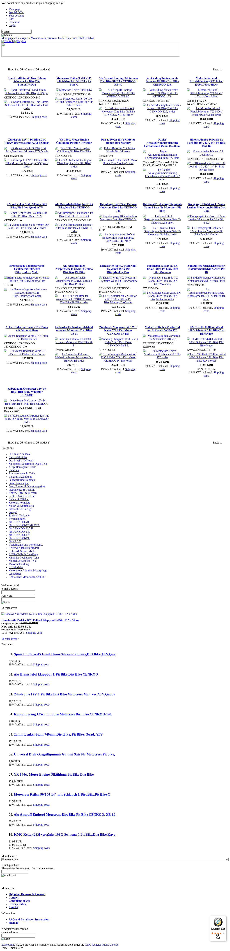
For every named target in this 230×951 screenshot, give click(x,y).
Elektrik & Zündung (20, 476)
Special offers (9, 638)
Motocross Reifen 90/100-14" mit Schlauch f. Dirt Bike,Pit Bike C (74, 81)
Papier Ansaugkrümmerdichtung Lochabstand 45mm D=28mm (162, 143)
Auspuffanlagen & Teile (22, 466)
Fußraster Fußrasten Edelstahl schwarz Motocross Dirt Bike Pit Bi (74, 330)
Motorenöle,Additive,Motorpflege (28, 570)
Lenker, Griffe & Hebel (22, 496)
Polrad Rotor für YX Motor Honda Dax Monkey (118, 141)
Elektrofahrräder (18, 457)
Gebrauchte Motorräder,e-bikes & (28, 576)
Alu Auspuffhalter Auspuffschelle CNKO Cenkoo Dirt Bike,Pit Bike (74, 269)
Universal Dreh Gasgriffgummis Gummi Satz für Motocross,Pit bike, (162, 207)
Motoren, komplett (19, 502)
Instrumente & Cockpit (21, 489)
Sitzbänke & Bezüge (20, 509)
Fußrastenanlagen (19, 483)
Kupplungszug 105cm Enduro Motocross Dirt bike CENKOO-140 (118, 207)
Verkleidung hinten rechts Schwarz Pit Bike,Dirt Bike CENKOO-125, (162, 81)
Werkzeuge (15, 573)
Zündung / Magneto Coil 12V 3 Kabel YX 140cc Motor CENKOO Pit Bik (118, 330)
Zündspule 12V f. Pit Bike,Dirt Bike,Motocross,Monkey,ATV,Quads (26, 141)
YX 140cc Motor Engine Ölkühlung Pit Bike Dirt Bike (74, 141)
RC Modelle (16, 567)
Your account (16, 15)
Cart (11, 18)
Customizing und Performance (26, 544)
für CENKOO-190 (19, 538)
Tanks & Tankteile (19, 515)
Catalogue (22, 38)
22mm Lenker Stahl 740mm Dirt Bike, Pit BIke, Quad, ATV (27, 206)
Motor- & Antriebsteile (21, 505)
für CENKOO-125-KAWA (24, 525)
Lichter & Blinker (19, 499)
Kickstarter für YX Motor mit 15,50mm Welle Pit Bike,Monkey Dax (118, 269)
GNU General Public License (101, 944)
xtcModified (8, 944)
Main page (15, 9)
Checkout (14, 22)
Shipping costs (39, 116)
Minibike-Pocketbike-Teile (24, 557)
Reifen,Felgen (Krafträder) (24, 547)
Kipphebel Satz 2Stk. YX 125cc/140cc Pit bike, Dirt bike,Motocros (162, 269)
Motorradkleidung (19, 564)
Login (12, 25)
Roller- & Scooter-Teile (22, 551)
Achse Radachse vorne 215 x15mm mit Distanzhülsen (27, 329)
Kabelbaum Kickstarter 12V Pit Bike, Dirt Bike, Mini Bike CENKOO (27, 392)
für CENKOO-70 (19, 521)
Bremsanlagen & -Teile (22, 473)
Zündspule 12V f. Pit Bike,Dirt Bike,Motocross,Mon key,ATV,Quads (64, 694)
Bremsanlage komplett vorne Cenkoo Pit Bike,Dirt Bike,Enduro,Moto (26, 269)
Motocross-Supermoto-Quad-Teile (50, 38)
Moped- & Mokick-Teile (22, 560)
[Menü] (224, 918)
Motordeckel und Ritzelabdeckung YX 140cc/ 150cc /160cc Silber (206, 81)
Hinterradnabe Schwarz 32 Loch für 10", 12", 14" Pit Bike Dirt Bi (206, 143)
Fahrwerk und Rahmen (22, 479)
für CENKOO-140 (83, 38)
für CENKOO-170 (19, 534)
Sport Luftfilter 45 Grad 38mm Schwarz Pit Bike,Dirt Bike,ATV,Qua (27, 81)
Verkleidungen (17, 518)
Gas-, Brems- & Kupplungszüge (27, 486)
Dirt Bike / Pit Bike (20, 454)
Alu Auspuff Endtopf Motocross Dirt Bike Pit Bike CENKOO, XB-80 (118, 81)
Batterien (14, 470)
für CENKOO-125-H (21, 528)
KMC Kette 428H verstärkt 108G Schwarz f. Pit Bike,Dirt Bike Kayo (206, 330)
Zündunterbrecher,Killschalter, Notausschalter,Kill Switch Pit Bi (206, 269)
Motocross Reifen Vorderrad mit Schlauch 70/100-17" (162, 329)
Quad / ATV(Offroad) (21, 460)
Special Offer (16, 12)
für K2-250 (15, 541)
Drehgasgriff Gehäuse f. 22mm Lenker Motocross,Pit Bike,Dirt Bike (206, 207)
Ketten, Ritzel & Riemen (23, 492)
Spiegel (13, 512)
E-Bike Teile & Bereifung (23, 554)
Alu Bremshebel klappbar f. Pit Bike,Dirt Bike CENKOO (74, 206)
